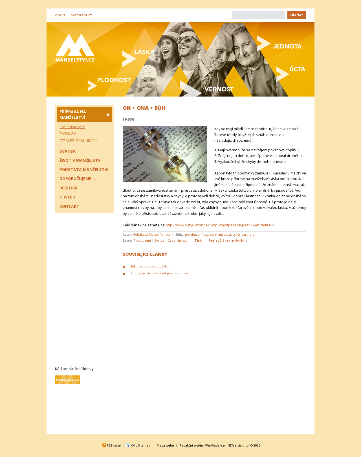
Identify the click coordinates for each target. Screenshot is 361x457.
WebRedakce (215, 445)
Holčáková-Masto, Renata (151, 234)
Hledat (296, 15)
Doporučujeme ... (78, 178)
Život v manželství (81, 160)
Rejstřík (68, 188)
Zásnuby (68, 133)
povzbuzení (193, 234)
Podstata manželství (84, 169)
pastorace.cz (81, 15)
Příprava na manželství (73, 114)
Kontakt (69, 206)
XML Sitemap (140, 445)
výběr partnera (244, 234)
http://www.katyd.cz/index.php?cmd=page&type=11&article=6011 (220, 225)
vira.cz (60, 15)
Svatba (159, 240)
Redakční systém (191, 445)
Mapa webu (165, 445)
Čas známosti (178, 240)
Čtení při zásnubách (78, 140)
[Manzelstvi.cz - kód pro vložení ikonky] (67, 382)
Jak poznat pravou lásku (150, 266)
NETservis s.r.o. (239, 445)
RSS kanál (114, 445)
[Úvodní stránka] (75, 48)
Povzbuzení (142, 240)
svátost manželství (217, 234)
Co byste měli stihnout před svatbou (159, 273)
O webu (67, 197)
